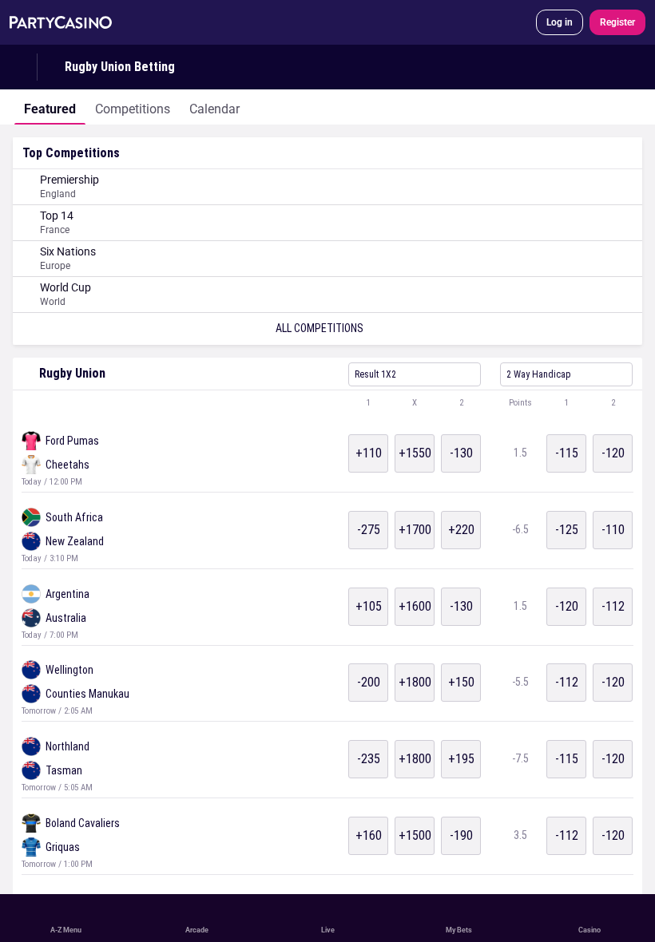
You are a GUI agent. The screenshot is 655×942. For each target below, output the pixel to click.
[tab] (49, 107)
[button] (327, 403)
